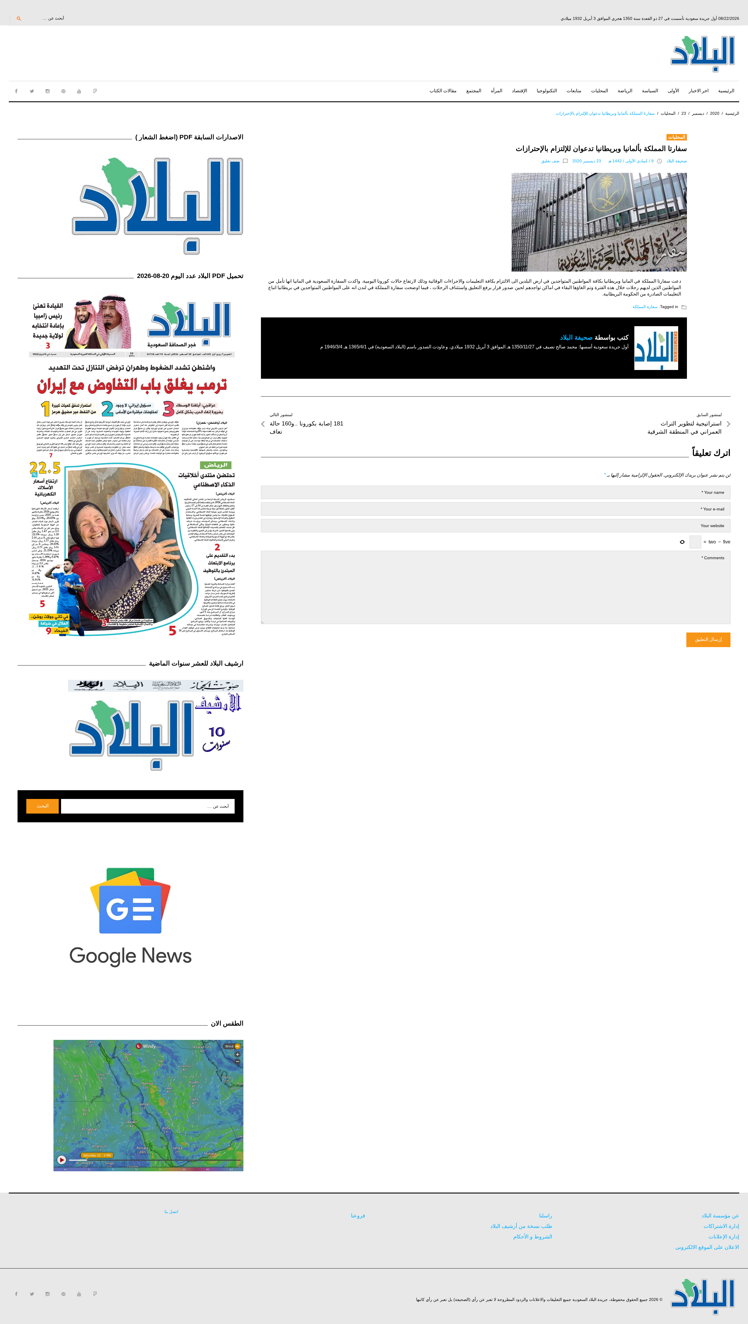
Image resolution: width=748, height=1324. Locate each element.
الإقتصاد (519, 90)
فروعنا (358, 1216)
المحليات (599, 90)
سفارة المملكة (645, 306)
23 (683, 113)
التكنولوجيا (547, 90)
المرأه (496, 90)
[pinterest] (63, 91)
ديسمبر (698, 113)
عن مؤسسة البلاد (720, 1216)
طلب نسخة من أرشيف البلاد (521, 1226)
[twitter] (32, 91)
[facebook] (16, 91)
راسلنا (545, 1216)
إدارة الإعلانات (724, 1237)
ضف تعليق (550, 161)
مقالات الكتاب (443, 90)
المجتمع (473, 90)
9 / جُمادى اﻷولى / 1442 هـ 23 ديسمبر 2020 (613, 161)
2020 (714, 113)
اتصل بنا (171, 1211)
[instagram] (47, 91)
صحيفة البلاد (676, 161)
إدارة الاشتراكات (721, 1226)
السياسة (650, 90)
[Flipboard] (95, 91)
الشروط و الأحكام (532, 1237)
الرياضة (625, 90)
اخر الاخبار (699, 90)
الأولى (673, 90)
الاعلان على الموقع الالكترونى (707, 1247)
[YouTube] (79, 91)
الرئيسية (726, 90)
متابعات (574, 90)
